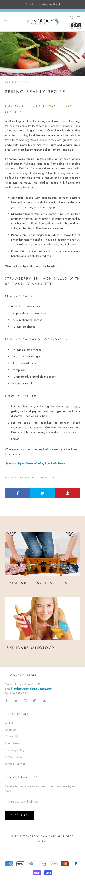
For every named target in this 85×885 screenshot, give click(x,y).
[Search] (72, 17)
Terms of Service (15, 764)
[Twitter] (15, 700)
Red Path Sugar (28, 168)
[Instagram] (25, 700)
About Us (10, 730)
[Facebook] (6, 700)
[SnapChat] (44, 700)
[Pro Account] (75, 25)
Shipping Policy (14, 750)
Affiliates (10, 723)
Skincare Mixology (31, 648)
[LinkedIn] (34, 700)
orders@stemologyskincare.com (32, 689)
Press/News (12, 743)
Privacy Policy (13, 757)
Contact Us (11, 736)
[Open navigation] (5, 22)
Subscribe (19, 815)
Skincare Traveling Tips (37, 583)
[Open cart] (78, 17)
